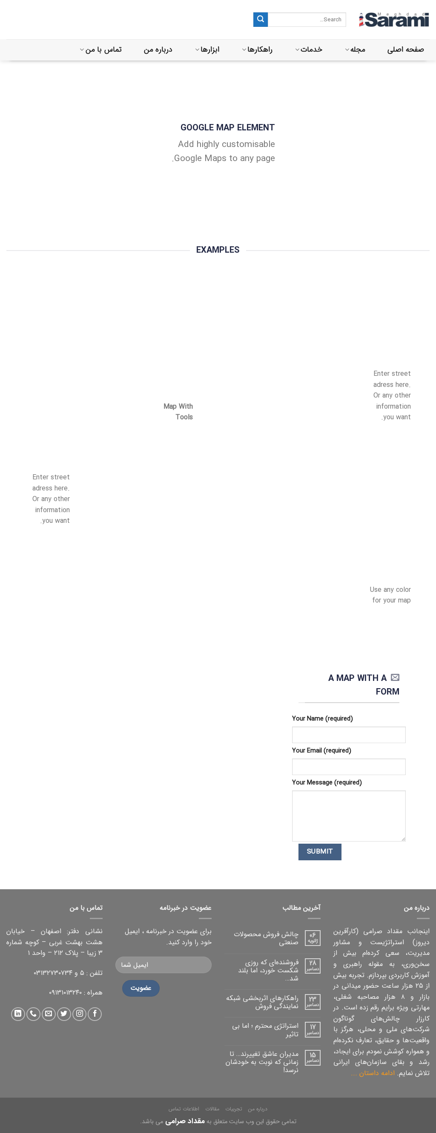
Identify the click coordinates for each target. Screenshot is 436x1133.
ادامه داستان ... (373, 1073)
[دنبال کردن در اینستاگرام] (79, 1014)
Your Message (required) (327, 783)
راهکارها (259, 49)
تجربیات (233, 1109)
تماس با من (104, 49)
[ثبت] (260, 19)
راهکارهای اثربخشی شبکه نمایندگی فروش (262, 1002)
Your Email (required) (321, 751)
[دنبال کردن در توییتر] (64, 1014)
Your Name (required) (322, 719)
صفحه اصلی (405, 49)
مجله (357, 49)
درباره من (158, 49)
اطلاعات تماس (184, 1109)
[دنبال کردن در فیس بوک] (95, 1014)
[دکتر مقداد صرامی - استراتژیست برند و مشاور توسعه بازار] (394, 19)
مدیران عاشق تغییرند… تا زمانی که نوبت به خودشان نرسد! (262, 1062)
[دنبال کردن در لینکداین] (18, 1014)
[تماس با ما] (33, 1014)
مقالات (212, 1109)
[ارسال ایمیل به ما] (49, 1014)
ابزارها (210, 49)
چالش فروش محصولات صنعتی (266, 938)
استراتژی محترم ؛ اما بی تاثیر (265, 1030)
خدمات (311, 49)
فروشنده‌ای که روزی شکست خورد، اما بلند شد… (268, 970)
